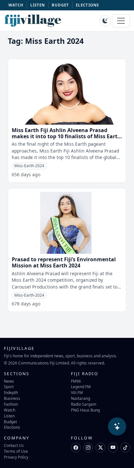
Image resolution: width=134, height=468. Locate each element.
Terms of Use (16, 451)
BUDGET (60, 5)
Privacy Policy (16, 457)
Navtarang (80, 398)
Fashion (11, 404)
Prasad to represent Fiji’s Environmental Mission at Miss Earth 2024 (64, 262)
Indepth (11, 392)
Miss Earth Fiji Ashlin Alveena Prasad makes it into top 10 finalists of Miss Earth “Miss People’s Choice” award (66, 136)
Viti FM (77, 392)
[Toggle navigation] (121, 20)
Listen (9, 415)
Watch (9, 410)
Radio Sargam (83, 404)
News (9, 381)
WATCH (16, 5)
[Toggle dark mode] (105, 20)
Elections (12, 427)
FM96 (76, 381)
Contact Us (14, 445)
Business (12, 398)
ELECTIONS (87, 5)
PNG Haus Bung (85, 410)
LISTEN (37, 5)
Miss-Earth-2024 (29, 165)
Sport (9, 386)
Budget (10, 421)
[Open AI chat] (117, 426)
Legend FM (81, 386)
